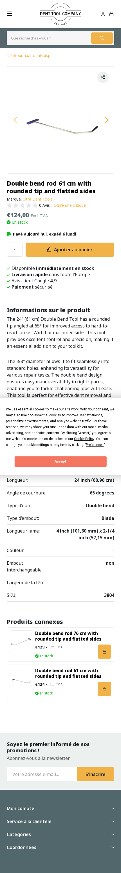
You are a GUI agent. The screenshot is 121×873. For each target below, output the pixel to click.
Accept (60, 461)
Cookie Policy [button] (84, 439)
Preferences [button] (95, 445)
